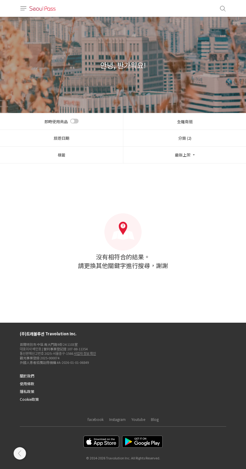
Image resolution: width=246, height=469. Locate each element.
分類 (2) (184, 138)
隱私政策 (27, 391)
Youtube (138, 419)
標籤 (61, 155)
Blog (155, 419)
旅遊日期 (61, 138)
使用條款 (27, 383)
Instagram (117, 419)
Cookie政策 (29, 399)
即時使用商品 (56, 121)
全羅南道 (185, 121)
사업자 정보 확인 (85, 353)
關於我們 (27, 375)
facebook (96, 419)
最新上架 (182, 155)
